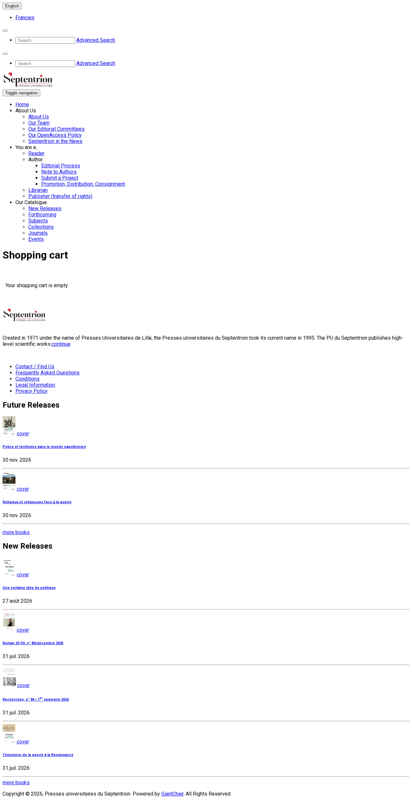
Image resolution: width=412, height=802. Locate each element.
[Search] (5, 31)
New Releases (44, 208)
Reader (36, 153)
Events (36, 239)
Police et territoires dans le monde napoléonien (44, 447)
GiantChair (172, 794)
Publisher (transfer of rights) (60, 196)
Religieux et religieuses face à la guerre (37, 502)
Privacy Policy (31, 391)
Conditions (27, 379)
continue (61, 344)
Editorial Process (60, 166)
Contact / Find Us (34, 366)
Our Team (39, 123)
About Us (38, 117)
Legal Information (35, 385)
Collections (41, 227)
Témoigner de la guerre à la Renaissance (38, 755)
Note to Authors (59, 172)
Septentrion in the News (55, 141)
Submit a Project (59, 178)
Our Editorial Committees (56, 129)
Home (22, 104)
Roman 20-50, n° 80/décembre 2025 (33, 643)
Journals (38, 233)
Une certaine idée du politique (29, 588)
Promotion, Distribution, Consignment (83, 184)
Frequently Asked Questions (47, 373)
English (12, 6)
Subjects (38, 221)
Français (24, 17)
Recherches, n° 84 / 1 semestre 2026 (36, 699)
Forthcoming (42, 215)
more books (16, 532)
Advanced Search (95, 40)
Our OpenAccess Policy (55, 135)
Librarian (38, 190)
